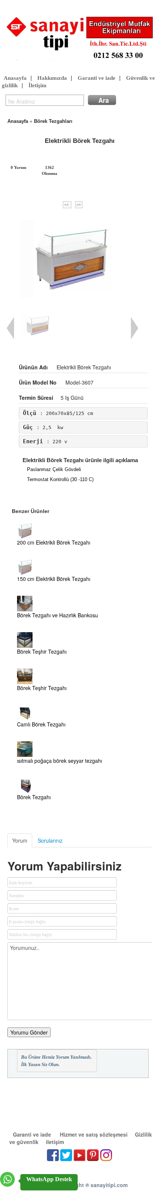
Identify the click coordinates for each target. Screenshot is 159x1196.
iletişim (55, 1142)
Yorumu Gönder (29, 1032)
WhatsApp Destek (49, 1179)
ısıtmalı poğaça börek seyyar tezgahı (59, 760)
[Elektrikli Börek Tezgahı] (72, 259)
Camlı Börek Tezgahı (41, 724)
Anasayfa (15, 78)
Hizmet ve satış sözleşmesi (94, 1134)
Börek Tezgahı (34, 797)
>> (79, 205)
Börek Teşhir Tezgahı (42, 651)
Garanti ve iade (96, 78)
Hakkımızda (52, 78)
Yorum (19, 840)
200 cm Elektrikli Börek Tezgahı (53, 542)
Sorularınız (50, 840)
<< (67, 205)
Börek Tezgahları (53, 121)
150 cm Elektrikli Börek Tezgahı (53, 578)
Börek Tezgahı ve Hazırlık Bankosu (57, 615)
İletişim (37, 85)
